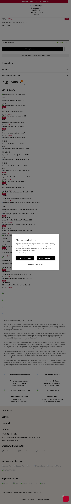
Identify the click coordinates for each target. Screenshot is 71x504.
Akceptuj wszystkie (46, 258)
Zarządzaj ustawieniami (35, 264)
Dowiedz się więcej (21, 253)
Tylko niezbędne (25, 258)
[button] (66, 499)
